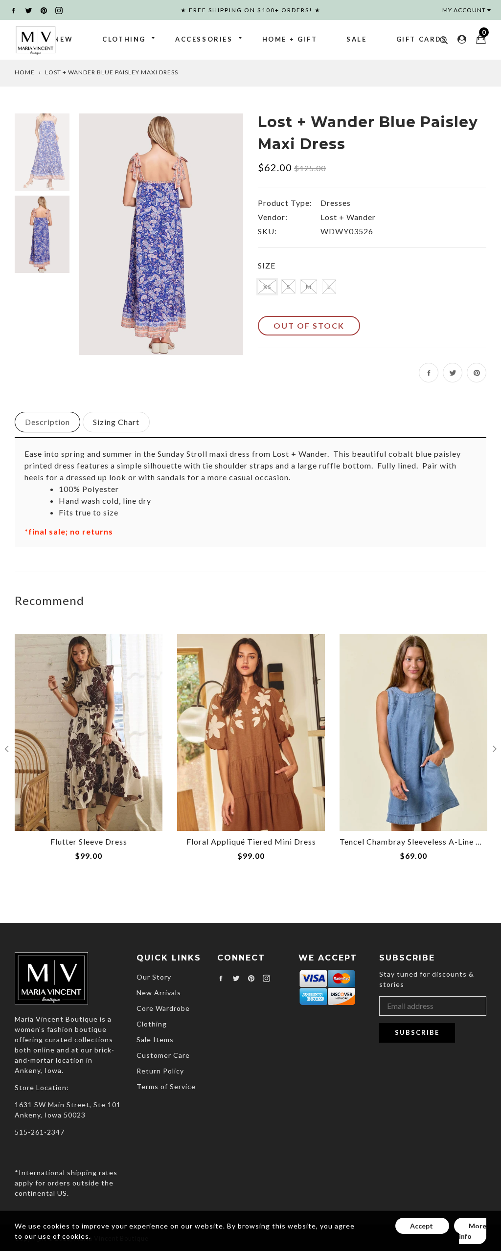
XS (267, 286)
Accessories (204, 39)
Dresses (335, 202)
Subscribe (417, 1032)
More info (472, 1231)
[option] (161, 234)
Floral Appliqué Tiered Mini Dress (251, 841)
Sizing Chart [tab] (116, 421)
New (63, 39)
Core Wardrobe (163, 1008)
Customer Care (163, 1055)
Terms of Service (166, 1086)
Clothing (124, 39)
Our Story (154, 977)
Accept (422, 1226)
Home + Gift (290, 39)
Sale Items (155, 1039)
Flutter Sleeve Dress (88, 841)
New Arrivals (159, 992)
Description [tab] (47, 421)
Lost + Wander (348, 217)
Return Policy (160, 1071)
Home (25, 72)
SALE (356, 39)
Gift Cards (421, 39)
